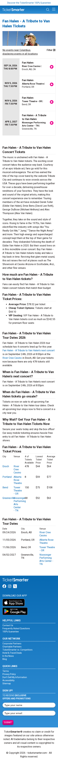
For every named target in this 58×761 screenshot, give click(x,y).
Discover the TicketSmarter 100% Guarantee (29, 3)
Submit (8, 722)
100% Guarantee (10, 631)
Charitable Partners (11, 646)
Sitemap (6, 683)
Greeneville (8, 498)
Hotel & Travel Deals (12, 653)
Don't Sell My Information (14, 677)
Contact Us (7, 625)
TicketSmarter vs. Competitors (17, 650)
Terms (5, 671)
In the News (8, 656)
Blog (4, 659)
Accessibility (8, 680)
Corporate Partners (11, 643)
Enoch (5, 466)
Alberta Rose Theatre (18, 480)
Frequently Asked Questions (16, 628)
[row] (29, 67)
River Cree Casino (12, 357)
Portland (7, 476)
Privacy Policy (9, 674)
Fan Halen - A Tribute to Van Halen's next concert (28, 350)
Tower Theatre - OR (18, 490)
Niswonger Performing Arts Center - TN (46, 559)
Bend (5, 487)
